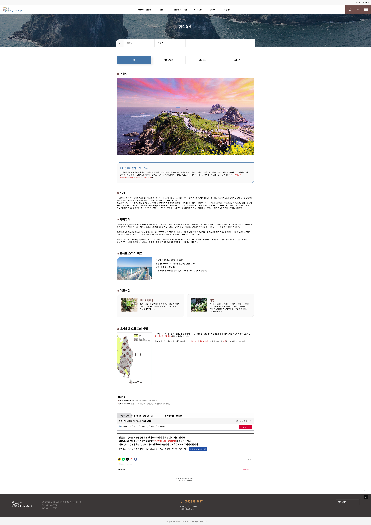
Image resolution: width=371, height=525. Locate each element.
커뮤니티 (227, 9)
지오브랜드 (198, 9)
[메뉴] (366, 9)
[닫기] (366, 492)
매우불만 (162, 426)
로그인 (358, 2)
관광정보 (213, 9)
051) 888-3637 (194, 501)
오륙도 (160, 43)
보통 (144, 426)
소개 (134, 60)
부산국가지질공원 (144, 9)
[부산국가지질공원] (12, 9)
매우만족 (125, 426)
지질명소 (161, 9)
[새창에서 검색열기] (350, 9)
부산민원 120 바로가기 (196, 449)
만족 (135, 426)
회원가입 (366, 2)
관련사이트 (342, 502)
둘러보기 (236, 60)
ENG (358, 9)
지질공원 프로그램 (179, 9)
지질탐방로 (168, 60)
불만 (152, 426)
